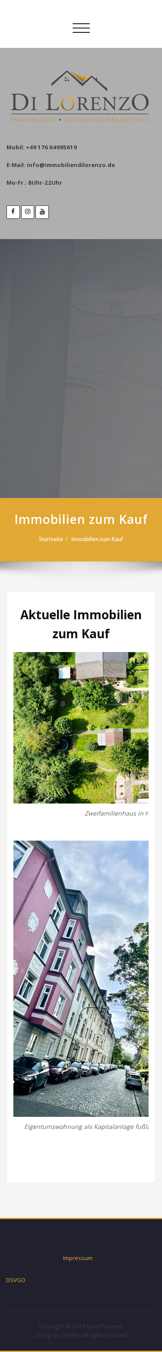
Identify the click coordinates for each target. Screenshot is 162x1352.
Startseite (51, 539)
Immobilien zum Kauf (97, 539)
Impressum (77, 1258)
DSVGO (15, 1280)
